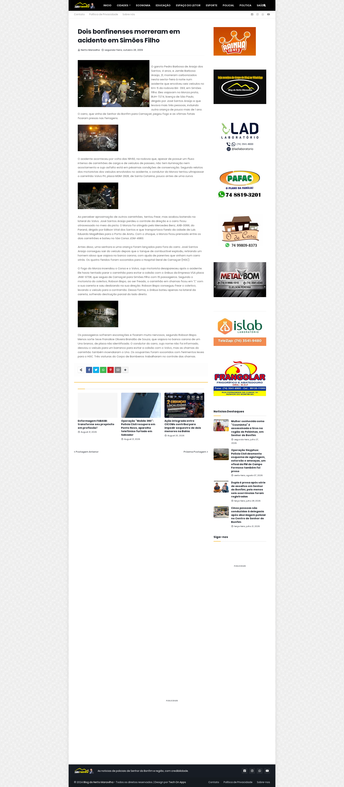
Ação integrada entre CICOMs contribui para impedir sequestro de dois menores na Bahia (182, 426)
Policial (228, 5)
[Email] (118, 370)
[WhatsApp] (103, 370)
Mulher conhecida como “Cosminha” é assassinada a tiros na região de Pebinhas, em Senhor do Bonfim (247, 428)
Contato (79, 14)
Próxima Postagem (195, 451)
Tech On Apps (177, 782)
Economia (143, 5)
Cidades (122, 5)
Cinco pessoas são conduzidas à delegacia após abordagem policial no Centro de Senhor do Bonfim (248, 515)
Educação (163, 5)
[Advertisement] (240, 624)
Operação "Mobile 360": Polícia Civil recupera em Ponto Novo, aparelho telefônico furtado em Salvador (138, 428)
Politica (245, 5)
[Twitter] (96, 370)
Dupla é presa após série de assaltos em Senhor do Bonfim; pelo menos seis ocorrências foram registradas (248, 489)
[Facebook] (89, 370)
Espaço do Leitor (188, 5)
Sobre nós (129, 14)
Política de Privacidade (103, 14)
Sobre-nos (263, 782)
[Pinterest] (110, 370)
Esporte (211, 5)
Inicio (107, 5)
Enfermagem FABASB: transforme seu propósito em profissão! (96, 424)
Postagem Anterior (87, 451)
